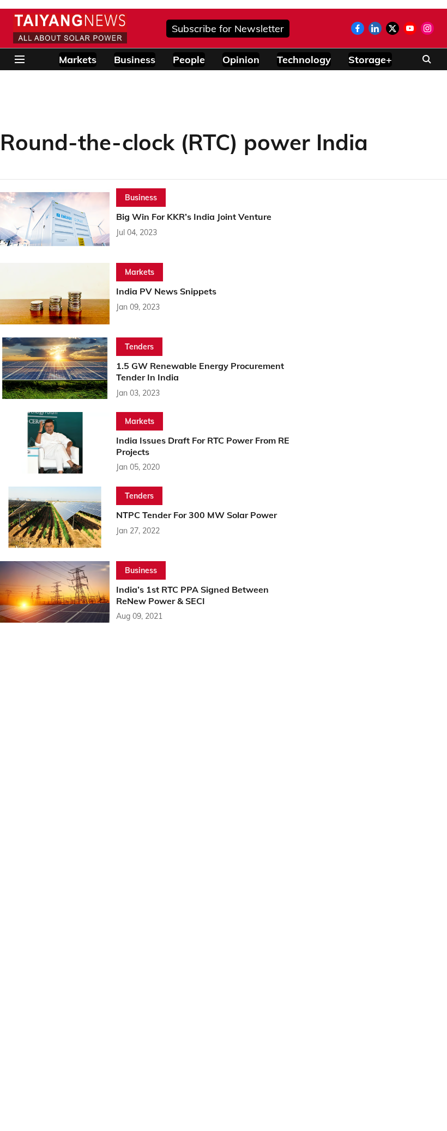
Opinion (240, 59)
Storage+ (370, 59)
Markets (77, 59)
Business (134, 59)
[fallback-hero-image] (58, 219)
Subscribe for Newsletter (228, 28)
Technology (304, 59)
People (189, 59)
